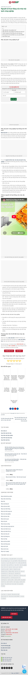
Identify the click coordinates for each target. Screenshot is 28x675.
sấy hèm (20, 567)
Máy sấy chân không (5, 508)
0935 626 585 (8, 629)
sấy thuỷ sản (16, 575)
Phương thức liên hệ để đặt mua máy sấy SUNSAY (13, 34)
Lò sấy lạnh (9, 594)
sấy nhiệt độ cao (4, 573)
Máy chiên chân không (6, 498)
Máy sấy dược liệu (5, 516)
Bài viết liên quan (6, 36)
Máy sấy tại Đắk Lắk (22, 562)
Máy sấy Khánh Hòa (22, 560)
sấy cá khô (17, 565)
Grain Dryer (3, 594)
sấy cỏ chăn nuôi (4, 567)
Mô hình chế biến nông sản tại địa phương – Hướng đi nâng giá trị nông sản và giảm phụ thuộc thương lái (15, 448)
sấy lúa (11, 569)
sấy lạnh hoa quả (17, 569)
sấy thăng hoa (4, 579)
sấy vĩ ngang (16, 581)
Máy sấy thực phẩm (5, 541)
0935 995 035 (9, 632)
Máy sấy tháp (4, 539)
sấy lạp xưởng (11, 571)
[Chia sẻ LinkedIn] (17, 409)
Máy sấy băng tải (5, 503)
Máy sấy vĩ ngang (5, 551)
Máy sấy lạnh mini (4, 596)
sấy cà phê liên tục (10, 565)
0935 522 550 (9, 634)
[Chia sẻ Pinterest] (15, 409)
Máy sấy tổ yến (4, 546)
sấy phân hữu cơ (4, 575)
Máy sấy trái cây (4, 549)
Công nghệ (3, 6)
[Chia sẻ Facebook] (10, 409)
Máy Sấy (3, 501)
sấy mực (22, 571)
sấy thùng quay (22, 575)
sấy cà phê (3, 565)
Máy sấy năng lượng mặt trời (7, 526)
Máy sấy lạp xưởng (5, 524)
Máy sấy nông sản (5, 534)
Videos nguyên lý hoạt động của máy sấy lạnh (12, 33)
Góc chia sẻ (8, 6)
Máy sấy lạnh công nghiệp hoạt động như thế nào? (13, 31)
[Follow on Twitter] (7, 668)
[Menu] (2, 2)
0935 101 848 (8, 630)
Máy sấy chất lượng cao (6, 511)
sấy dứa (10, 567)
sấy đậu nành (22, 581)
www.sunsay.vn (8, 636)
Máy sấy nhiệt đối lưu (6, 531)
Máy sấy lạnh (4, 521)
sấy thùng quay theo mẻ (15, 577)
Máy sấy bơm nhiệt (5, 506)
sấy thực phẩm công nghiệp (20, 579)
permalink (3, 414)
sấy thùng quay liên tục (5, 577)
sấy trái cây (3, 581)
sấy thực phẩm (10, 579)
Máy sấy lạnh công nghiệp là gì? (9, 30)
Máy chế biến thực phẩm (6, 496)
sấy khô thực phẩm (4, 569)
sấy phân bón (17, 573)
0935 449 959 (15, 632)
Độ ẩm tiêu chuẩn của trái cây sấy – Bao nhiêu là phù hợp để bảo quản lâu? (16, 454)
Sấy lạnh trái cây (4, 571)
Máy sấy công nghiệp (6, 514)
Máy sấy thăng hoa (5, 536)
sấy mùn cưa (17, 571)
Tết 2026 (3, 586)
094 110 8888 (14, 629)
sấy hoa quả (15, 567)
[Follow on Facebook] (2, 668)
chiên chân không (4, 558)
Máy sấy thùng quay (5, 544)
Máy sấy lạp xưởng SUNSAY (14, 596)
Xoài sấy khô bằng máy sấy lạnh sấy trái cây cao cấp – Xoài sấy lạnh (21, 419)
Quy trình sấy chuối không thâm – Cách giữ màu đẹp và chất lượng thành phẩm (15, 460)
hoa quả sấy (20, 558)
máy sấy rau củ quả (5, 562)
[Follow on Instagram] (4, 668)
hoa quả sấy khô (14, 560)
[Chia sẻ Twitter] (13, 409)
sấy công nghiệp (23, 565)
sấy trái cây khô (10, 581)
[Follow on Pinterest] (11, 668)
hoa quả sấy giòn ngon (5, 560)
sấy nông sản (11, 573)
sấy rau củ (11, 575)
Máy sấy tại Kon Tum (13, 562)
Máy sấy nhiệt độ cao (6, 529)
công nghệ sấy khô (12, 558)
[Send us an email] (9, 668)
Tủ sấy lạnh (3, 598)
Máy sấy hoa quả (5, 519)
